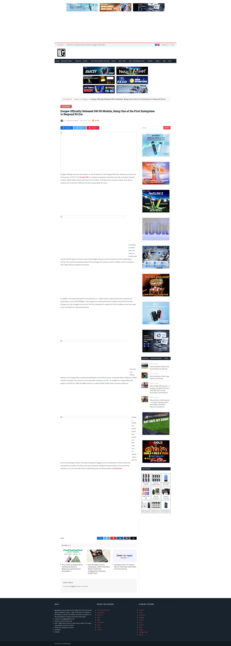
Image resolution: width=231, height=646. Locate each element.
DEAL (164, 61)
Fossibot (141, 617)
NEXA (98, 620)
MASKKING (100, 622)
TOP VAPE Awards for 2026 (100, 61)
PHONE (85, 61)
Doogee (66, 106)
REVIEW (150, 61)
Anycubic (141, 625)
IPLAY (98, 627)
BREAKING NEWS (66, 61)
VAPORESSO (100, 612)
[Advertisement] (115, 27)
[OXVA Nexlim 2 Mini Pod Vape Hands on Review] (144, 366)
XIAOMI (166, 358)
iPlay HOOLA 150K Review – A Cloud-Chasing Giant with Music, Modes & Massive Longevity (160, 403)
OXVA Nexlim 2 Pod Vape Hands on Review (159, 377)
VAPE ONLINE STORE (103, 610)
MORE (157, 61)
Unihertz (141, 620)
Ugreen (141, 635)
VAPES (113, 61)
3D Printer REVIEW (156, 358)
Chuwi (141, 612)
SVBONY (141, 610)
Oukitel (141, 630)
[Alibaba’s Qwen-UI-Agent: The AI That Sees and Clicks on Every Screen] (125, 556)
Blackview (142, 615)
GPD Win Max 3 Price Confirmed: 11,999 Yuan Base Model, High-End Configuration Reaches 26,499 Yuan (99, 569)
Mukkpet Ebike (143, 632)
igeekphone (67, 643)
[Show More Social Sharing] (101, 128)
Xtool (140, 627)
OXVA (98, 617)
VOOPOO (100, 615)
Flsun (140, 622)
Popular (145, 358)
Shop (170, 61)
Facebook (57, 630)
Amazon (78, 61)
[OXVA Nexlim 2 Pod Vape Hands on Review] (144, 375)
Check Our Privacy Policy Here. (63, 621)
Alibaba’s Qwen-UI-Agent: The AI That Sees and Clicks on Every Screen (125, 567)
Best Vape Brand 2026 (136, 61)
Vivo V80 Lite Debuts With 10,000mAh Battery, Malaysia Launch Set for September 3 (72, 568)
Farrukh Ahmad (72, 121)
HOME (57, 61)
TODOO (99, 630)
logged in (73, 586)
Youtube (57, 632)
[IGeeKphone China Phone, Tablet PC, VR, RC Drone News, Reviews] (61, 52)
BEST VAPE (122, 61)
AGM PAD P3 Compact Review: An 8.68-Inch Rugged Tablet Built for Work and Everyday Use (87, 45)
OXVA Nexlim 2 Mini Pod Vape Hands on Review (159, 368)
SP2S (98, 625)
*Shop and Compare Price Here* (64, 627)
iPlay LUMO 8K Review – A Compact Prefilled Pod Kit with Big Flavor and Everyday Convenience (160, 389)
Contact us (58, 619)
